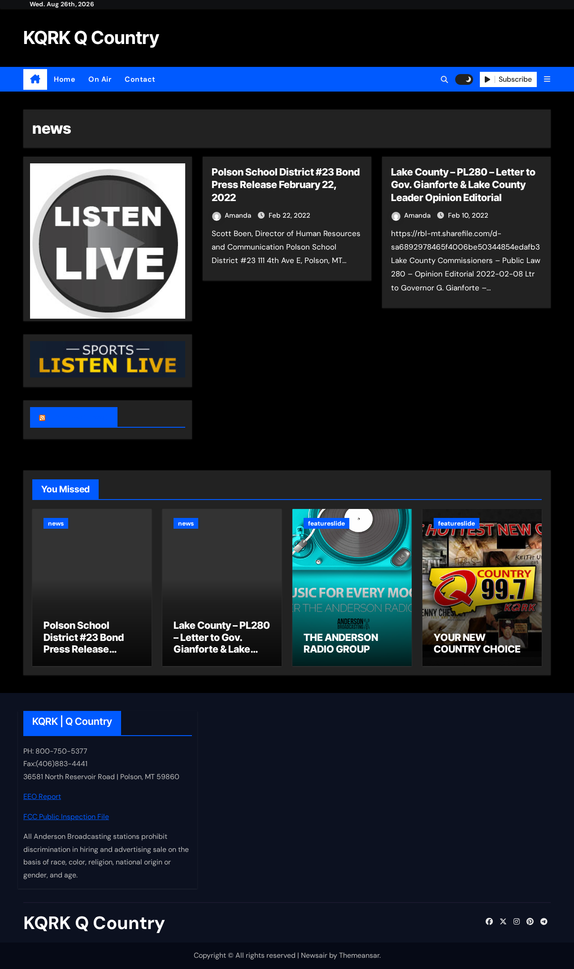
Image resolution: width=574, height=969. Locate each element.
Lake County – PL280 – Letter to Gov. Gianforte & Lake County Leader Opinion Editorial (463, 184)
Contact (140, 79)
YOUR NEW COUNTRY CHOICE (477, 643)
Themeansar (359, 955)
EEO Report (42, 797)
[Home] (35, 79)
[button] (547, 79)
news (56, 523)
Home (64, 79)
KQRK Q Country (91, 37)
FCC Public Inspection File (66, 816)
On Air (99, 79)
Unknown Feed (78, 417)
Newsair (314, 955)
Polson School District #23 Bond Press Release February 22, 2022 (286, 184)
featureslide (326, 523)
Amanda (239, 215)
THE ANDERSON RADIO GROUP (341, 643)
